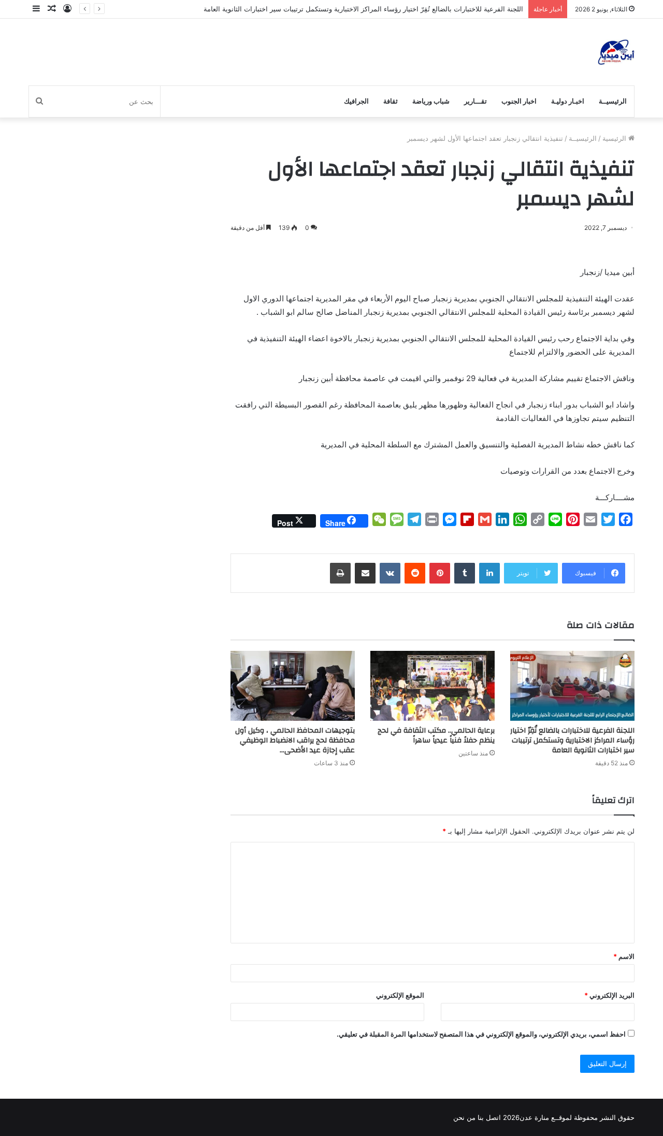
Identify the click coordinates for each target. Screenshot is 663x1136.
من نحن (464, 1117)
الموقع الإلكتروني (400, 995)
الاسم (624, 956)
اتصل (493, 1117)
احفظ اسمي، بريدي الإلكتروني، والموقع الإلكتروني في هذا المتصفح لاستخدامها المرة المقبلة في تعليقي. (481, 1034)
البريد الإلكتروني (609, 995)
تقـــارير (475, 101)
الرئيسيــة (613, 101)
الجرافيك (356, 101)
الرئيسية (615, 138)
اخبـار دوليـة (567, 101)
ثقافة (390, 101)
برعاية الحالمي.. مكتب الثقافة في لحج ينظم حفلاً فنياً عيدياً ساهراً (436, 735)
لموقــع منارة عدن (546, 1117)
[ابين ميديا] (616, 52)
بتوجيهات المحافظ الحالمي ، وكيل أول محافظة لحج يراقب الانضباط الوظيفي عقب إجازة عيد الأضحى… (295, 740)
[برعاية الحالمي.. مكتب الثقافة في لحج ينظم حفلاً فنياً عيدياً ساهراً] (432, 686)
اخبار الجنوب (519, 101)
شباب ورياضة (431, 101)
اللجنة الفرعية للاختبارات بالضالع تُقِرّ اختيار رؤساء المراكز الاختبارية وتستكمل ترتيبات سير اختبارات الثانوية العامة (363, 9)
